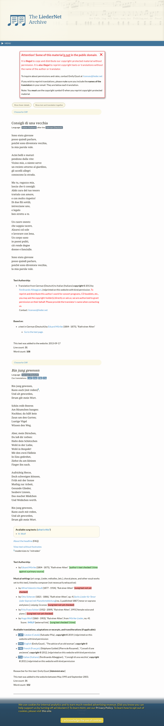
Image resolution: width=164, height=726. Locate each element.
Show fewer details (21, 105)
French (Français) (31, 648)
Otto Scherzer (28, 596)
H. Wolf (22, 533)
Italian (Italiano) (31, 657)
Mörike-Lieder (76, 618)
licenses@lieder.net (92, 76)
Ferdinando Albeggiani (30, 290)
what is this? (44, 529)
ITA (44, 378)
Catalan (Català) (32, 635)
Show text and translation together (49, 105)
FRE (40, 378)
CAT (30, 378)
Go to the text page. (33, 332)
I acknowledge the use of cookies (82, 720)
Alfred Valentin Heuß (31, 588)
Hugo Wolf (26, 618)
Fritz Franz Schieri (30, 609)
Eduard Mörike (28, 567)
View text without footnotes (27, 547)
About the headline (22, 541)
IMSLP (31, 622)
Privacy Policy (104, 707)
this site (46, 711)
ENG (35, 378)
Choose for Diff (21, 362)
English (27, 643)
